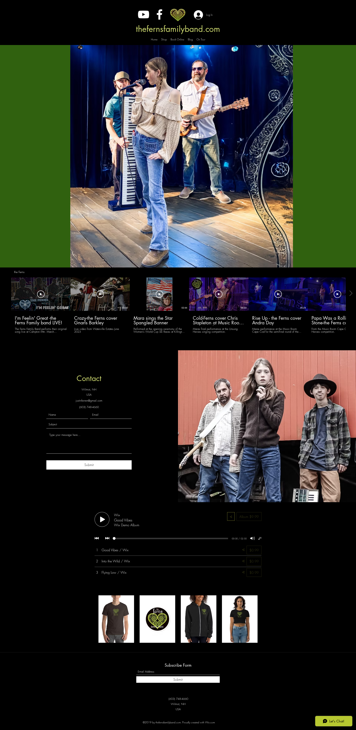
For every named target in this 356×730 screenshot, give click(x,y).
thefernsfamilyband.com (178, 29)
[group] (178, 619)
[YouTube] (143, 14)
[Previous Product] (93, 619)
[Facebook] (159, 14)
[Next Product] (263, 619)
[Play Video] (40, 294)
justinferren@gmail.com (89, 401)
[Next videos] (351, 293)
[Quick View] (116, 619)
